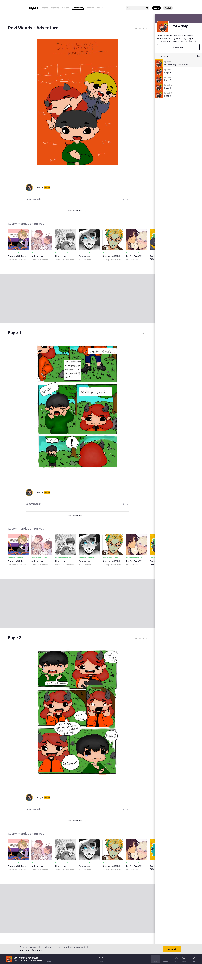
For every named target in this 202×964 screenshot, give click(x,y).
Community (78, 7)
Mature (90, 7)
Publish (168, 8)
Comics (55, 7)
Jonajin (39, 187)
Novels (65, 7)
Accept (172, 949)
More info (25, 950)
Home (45, 7)
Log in (156, 8)
